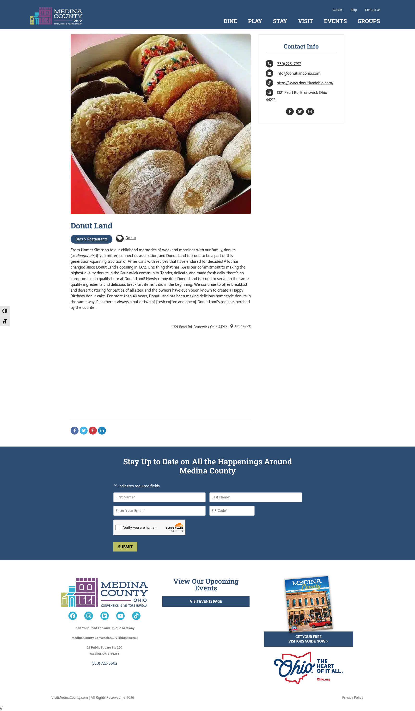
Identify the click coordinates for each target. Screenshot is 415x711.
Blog (354, 9)
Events (335, 21)
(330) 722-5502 (104, 663)
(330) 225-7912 (289, 64)
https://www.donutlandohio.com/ (305, 83)
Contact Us (372, 9)
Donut (131, 238)
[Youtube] (120, 616)
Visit (305, 21)
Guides (337, 9)
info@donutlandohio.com (299, 73)
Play (255, 21)
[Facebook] (72, 616)
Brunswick (242, 326)
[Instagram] (88, 616)
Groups (369, 21)
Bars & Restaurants (91, 239)
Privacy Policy (352, 697)
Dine (230, 21)
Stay (280, 21)
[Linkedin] (104, 616)
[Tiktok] (136, 616)
